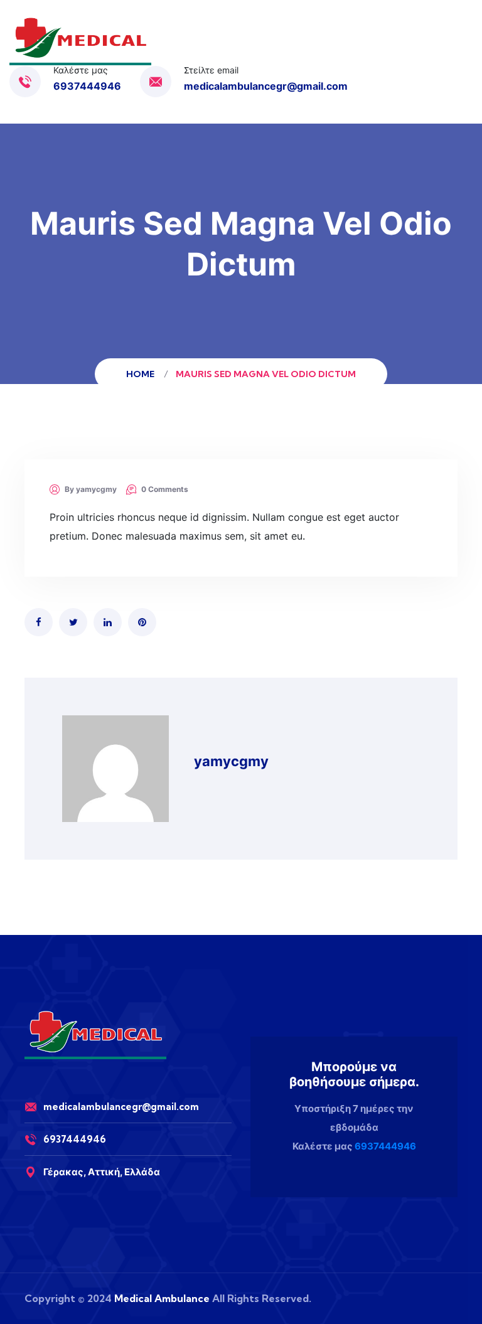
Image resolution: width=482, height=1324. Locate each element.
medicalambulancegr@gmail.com (266, 86)
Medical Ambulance (162, 1298)
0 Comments (164, 489)
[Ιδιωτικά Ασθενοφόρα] (80, 40)
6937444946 (87, 86)
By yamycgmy (91, 489)
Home (142, 374)
